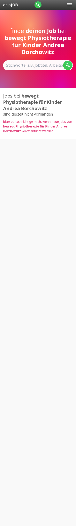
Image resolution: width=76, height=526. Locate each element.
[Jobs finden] (67, 65)
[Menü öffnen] (69, 5)
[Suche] (38, 4)
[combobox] (38, 65)
